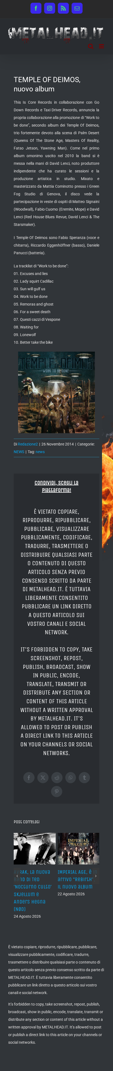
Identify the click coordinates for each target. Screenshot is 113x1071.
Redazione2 (28, 444)
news (40, 452)
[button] (17, 876)
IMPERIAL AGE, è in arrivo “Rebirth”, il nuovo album (77, 879)
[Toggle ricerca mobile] (91, 46)
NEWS (19, 452)
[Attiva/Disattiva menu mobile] (102, 46)
